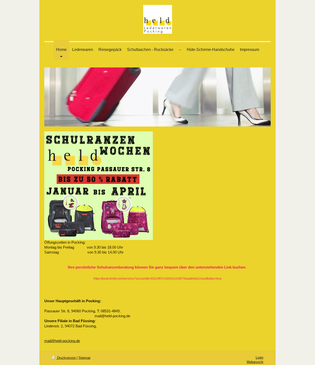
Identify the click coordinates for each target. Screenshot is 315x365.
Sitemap (84, 358)
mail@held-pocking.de (62, 341)
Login (259, 357)
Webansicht (255, 362)
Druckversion (66, 358)
